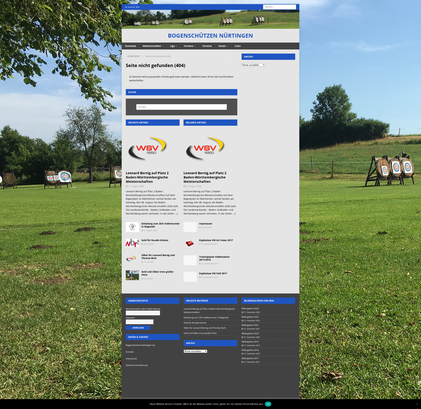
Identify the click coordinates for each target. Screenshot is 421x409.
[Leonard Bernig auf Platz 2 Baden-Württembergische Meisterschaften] (153, 149)
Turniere (188, 45)
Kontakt (130, 351)
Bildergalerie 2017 (250, 358)
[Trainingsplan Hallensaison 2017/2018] (190, 260)
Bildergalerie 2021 (250, 325)
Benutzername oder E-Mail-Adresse (143, 308)
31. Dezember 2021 (252, 328)
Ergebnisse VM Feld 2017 (213, 273)
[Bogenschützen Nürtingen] (210, 26)
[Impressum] (190, 227)
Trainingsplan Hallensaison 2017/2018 (214, 258)
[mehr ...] (173, 213)
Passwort (130, 317)
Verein (222, 45)
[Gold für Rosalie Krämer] (132, 243)
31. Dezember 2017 (252, 362)
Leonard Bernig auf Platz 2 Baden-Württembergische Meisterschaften (147, 177)
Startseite (130, 45)
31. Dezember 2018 (252, 353)
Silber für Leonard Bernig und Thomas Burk (158, 257)
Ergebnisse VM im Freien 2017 (216, 240)
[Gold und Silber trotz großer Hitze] (132, 275)
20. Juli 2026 (149, 244)
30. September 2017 (209, 277)
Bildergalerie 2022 (250, 316)
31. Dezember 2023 (252, 312)
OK (268, 404)
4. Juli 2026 (148, 278)
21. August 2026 (136, 186)
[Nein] (417, 404)
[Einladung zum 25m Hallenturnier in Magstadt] (132, 227)
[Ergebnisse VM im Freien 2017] (190, 244)
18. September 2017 (209, 244)
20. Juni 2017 (206, 227)
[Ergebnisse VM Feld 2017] (190, 277)
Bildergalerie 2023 (250, 308)
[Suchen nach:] (279, 6)
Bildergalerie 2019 (250, 341)
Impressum (205, 223)
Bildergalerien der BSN (259, 300)
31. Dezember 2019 (252, 345)
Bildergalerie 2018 (250, 350)
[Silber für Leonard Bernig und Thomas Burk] (132, 259)
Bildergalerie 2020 (250, 333)
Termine (207, 45)
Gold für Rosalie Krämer (154, 240)
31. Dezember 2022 (252, 320)
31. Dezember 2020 (252, 337)
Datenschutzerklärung (137, 365)
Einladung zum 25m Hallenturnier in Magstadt (160, 225)
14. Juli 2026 (149, 262)
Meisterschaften (152, 45)
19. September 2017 (209, 263)
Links (238, 45)
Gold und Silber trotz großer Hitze (157, 273)
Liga (172, 45)
